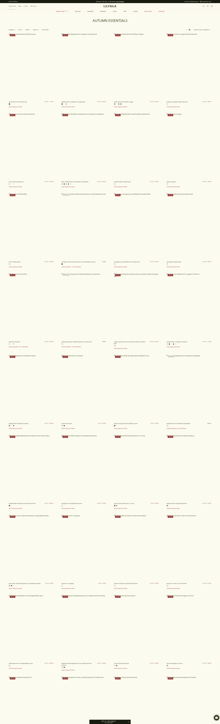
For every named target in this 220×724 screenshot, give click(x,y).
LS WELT (26, 6)
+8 (70, 184)
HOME (19, 6)
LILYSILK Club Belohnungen (191, 1)
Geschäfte (33, 6)
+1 (175, 344)
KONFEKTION (12, 6)
